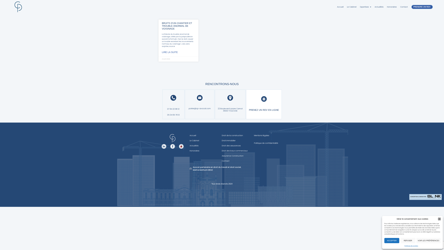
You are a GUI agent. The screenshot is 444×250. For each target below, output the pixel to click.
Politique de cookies (411, 246)
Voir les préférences (428, 241)
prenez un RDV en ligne (264, 110)
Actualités (379, 7)
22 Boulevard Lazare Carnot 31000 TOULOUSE (230, 109)
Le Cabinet (352, 7)
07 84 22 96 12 (173, 109)
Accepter (392, 241)
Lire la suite (170, 52)
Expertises (364, 7)
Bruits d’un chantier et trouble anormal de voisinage (177, 26)
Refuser (408, 241)
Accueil (340, 7)
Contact (404, 7)
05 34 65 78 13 (173, 115)
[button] (439, 219)
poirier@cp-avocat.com (200, 108)
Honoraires (392, 7)
